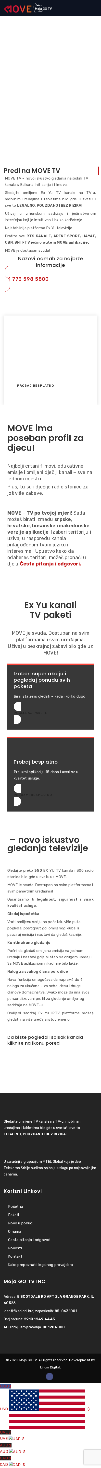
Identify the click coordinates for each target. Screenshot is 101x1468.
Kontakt (15, 1256)
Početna (15, 1206)
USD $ (45, 1397)
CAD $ (12, 1461)
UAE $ (12, 1435)
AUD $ (12, 1448)
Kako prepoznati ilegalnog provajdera (40, 1265)
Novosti (15, 1248)
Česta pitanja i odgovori (29, 1240)
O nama (14, 1231)
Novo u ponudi (20, 1223)
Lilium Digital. (50, 1367)
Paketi (13, 1215)
